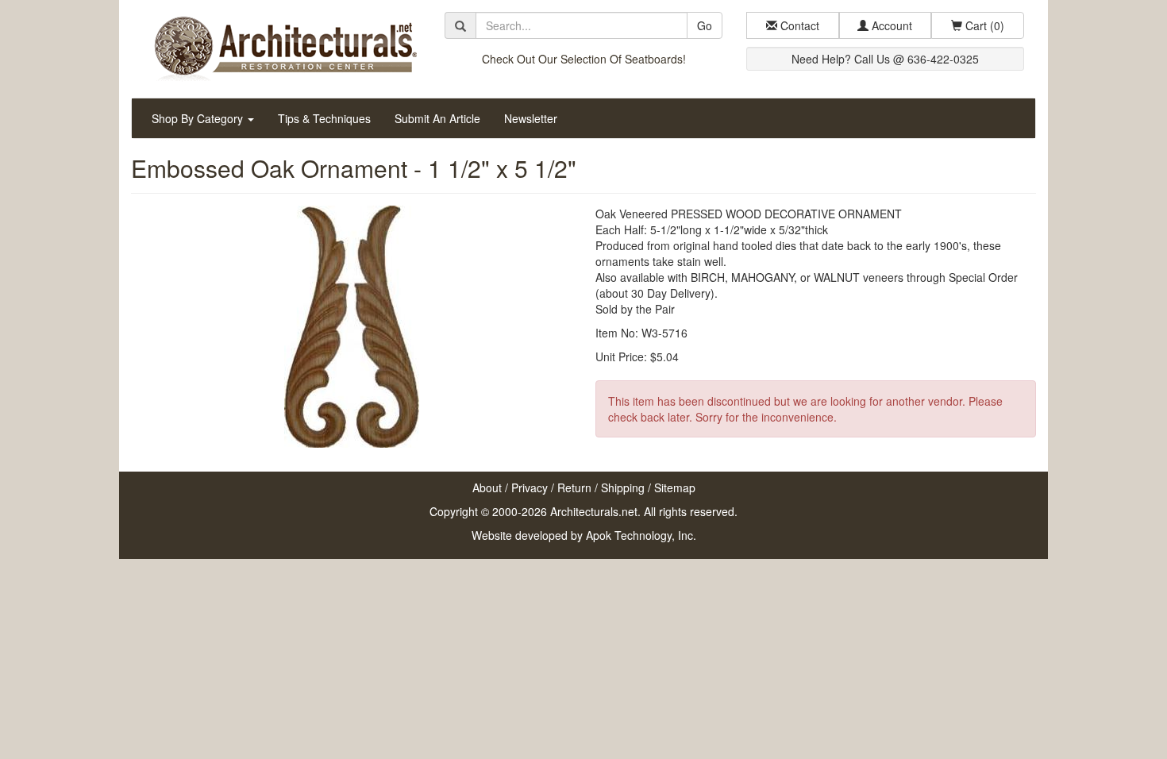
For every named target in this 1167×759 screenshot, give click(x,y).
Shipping (623, 487)
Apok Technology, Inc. (641, 535)
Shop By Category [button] (199, 118)
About (487, 487)
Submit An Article (437, 118)
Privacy (529, 487)
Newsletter (530, 118)
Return (574, 487)
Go (704, 25)
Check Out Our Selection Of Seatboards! (584, 59)
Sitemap (674, 487)
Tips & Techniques (324, 118)
